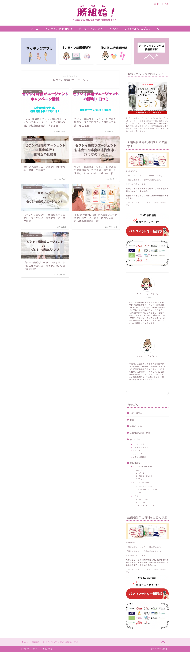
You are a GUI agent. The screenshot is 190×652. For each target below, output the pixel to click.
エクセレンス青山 (142, 500)
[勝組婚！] (95, 23)
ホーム (35, 28)
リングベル (140, 473)
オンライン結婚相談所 (58, 28)
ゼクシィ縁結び (139, 457)
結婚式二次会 (136, 426)
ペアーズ (136, 450)
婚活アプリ (135, 439)
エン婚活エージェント (144, 476)
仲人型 (114, 28)
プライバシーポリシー (31, 649)
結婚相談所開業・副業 (140, 433)
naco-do (139, 470)
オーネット (140, 492)
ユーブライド (138, 444)
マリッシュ (137, 453)
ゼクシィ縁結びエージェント (147, 489)
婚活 (132, 419)
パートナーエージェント (145, 505)
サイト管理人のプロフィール (141, 28)
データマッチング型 (91, 28)
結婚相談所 (135, 463)
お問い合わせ (47, 649)
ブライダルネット (140, 447)
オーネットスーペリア (144, 486)
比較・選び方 (136, 413)
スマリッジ (140, 479)
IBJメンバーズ (141, 502)
